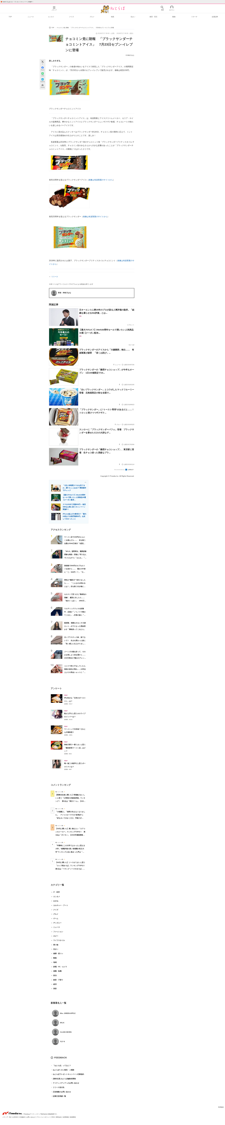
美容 (55, 988)
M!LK (62, 1023)
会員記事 (215, 17)
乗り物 (55, 945)
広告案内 (22, 1117)
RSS (53, 1117)
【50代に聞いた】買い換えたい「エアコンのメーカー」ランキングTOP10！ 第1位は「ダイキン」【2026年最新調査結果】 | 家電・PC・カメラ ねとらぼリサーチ (70, 835)
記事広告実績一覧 (58, 1096)
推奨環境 (73, 1117)
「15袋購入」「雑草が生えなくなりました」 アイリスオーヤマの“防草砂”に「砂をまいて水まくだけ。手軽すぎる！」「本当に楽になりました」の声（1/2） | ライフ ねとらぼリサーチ (70, 818)
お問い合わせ (30, 1117)
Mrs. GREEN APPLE (67, 1013)
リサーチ (194, 17)
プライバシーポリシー (43, 1117)
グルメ (92, 17)
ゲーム (55, 918)
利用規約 (221, 1107)
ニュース (31, 17)
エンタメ (51, 17)
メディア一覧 (6, 1117)
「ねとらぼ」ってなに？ (61, 1065)
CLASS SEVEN (65, 1032)
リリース (54, 277)
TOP (10, 17)
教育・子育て (58, 980)
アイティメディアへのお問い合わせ (65, 1083)
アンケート (56, 688)
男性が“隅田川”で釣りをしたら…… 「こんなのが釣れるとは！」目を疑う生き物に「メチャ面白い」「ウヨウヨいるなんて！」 (75, 586)
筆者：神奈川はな (64, 293)
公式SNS (15, 1117)
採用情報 (66, 1117)
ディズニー (57, 923)
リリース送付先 (57, 1087)
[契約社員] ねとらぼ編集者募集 (63, 1079)
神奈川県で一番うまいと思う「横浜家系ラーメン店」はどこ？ (75, 748)
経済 (55, 984)
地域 (112, 17)
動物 (173, 17)
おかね (55, 901)
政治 (55, 975)
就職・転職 (57, 971)
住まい (133, 17)
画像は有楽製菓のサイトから (101, 180)
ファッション (58, 932)
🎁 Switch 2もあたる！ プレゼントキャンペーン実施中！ (17, 1)
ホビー (55, 936)
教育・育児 (153, 17)
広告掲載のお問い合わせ (61, 1092)
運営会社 (59, 1117)
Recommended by (119, 469)
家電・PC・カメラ (60, 967)
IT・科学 (56, 892)
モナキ (62, 1041)
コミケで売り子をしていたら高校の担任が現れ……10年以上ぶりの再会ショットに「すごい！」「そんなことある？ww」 (75, 672)
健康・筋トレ (58, 953)
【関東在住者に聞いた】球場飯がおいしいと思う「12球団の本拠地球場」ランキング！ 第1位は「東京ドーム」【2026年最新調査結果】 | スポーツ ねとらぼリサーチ (70, 801)
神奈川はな (130, 55)
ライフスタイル (59, 940)
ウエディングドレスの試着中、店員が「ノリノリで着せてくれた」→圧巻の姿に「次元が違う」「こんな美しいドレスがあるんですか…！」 (75, 615)
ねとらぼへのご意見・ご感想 (62, 1070)
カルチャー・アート (60, 905)
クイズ (71, 17)
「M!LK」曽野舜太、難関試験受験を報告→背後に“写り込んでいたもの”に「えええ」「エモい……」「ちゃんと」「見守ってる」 (75, 557)
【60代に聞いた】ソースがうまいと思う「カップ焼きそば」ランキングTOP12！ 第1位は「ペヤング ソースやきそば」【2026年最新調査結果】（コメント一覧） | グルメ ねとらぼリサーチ (71, 868)
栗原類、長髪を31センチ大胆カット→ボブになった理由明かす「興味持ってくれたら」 (75, 626)
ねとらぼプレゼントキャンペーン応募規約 (67, 1074)
